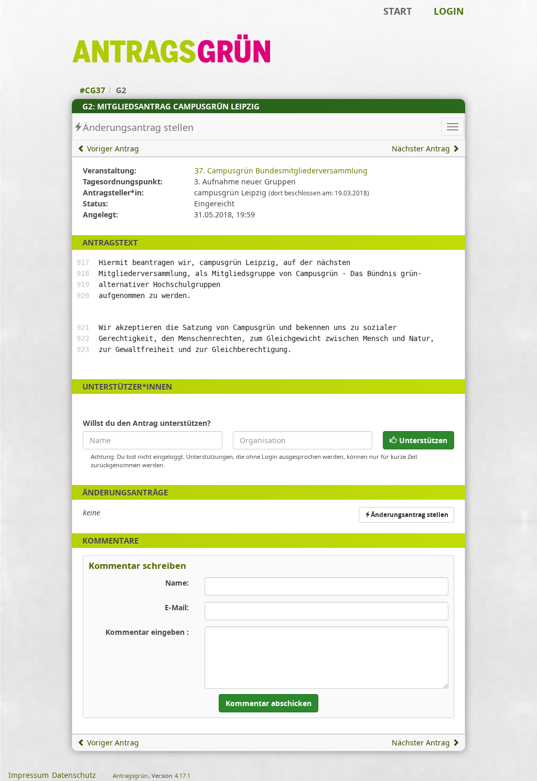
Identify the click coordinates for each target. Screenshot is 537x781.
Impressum (28, 775)
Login (449, 11)
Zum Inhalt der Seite (42, 24)
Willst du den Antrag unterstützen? (147, 423)
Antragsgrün (130, 775)
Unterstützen (422, 440)
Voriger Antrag (112, 148)
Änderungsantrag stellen (138, 127)
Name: (177, 583)
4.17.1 (182, 775)
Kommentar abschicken (268, 703)
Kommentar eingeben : (147, 632)
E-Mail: (177, 607)
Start (397, 11)
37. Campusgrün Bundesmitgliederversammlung (281, 170)
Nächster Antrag (422, 148)
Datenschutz (74, 775)
